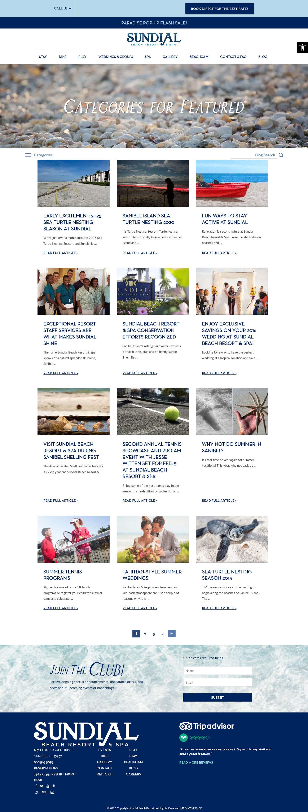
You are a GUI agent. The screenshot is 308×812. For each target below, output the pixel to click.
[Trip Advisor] (44, 792)
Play (82, 57)
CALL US (61, 8)
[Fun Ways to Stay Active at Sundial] (232, 183)
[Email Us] (52, 792)
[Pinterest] (54, 786)
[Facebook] (36, 786)
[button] (194, 737)
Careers (133, 774)
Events (104, 750)
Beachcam (199, 57)
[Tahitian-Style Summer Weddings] (153, 539)
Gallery (170, 57)
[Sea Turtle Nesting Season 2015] (232, 539)
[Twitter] (41, 786)
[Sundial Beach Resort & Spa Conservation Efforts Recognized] (153, 291)
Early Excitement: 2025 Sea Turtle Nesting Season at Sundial (72, 222)
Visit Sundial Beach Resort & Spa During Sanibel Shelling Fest (71, 451)
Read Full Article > (60, 253)
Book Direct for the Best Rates (219, 8)
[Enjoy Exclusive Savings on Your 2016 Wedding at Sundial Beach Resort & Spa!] (232, 291)
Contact (105, 768)
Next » (172, 633)
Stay (43, 57)
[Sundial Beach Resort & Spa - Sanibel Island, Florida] (154, 39)
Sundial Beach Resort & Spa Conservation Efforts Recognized (151, 330)
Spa (148, 57)
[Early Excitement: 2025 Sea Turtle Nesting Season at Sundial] (74, 183)
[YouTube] (48, 786)
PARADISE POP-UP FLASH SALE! (154, 23)
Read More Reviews (196, 762)
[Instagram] (36, 792)
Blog (262, 57)
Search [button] (281, 155)
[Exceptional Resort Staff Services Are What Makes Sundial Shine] (74, 291)
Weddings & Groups (115, 57)
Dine (63, 57)
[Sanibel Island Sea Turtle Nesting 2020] (153, 183)
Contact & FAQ (233, 57)
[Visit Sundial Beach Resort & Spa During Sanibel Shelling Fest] (74, 411)
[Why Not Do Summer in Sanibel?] (232, 411)
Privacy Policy (191, 808)
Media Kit (104, 774)
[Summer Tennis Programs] (74, 539)
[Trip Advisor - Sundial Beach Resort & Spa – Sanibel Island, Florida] (206, 728)
